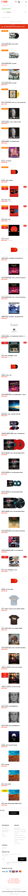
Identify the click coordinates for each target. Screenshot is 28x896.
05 (3, 810)
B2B (3, 833)
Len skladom (7, 8)
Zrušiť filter (6, 17)
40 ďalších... (14, 813)
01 (0, 810)
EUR (22, 1)
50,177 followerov (14, 882)
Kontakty (4, 847)
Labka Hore (5, 828)
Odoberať (22, 859)
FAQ (3, 850)
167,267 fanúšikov (14, 879)
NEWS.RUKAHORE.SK (16, 889)
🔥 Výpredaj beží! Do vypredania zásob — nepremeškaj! (14, 26)
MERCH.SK (8, 889)
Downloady (17, 843)
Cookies (4, 836)
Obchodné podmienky (19, 837)
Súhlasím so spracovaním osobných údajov (14, 863)
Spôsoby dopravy (18, 835)
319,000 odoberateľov (14, 880)
